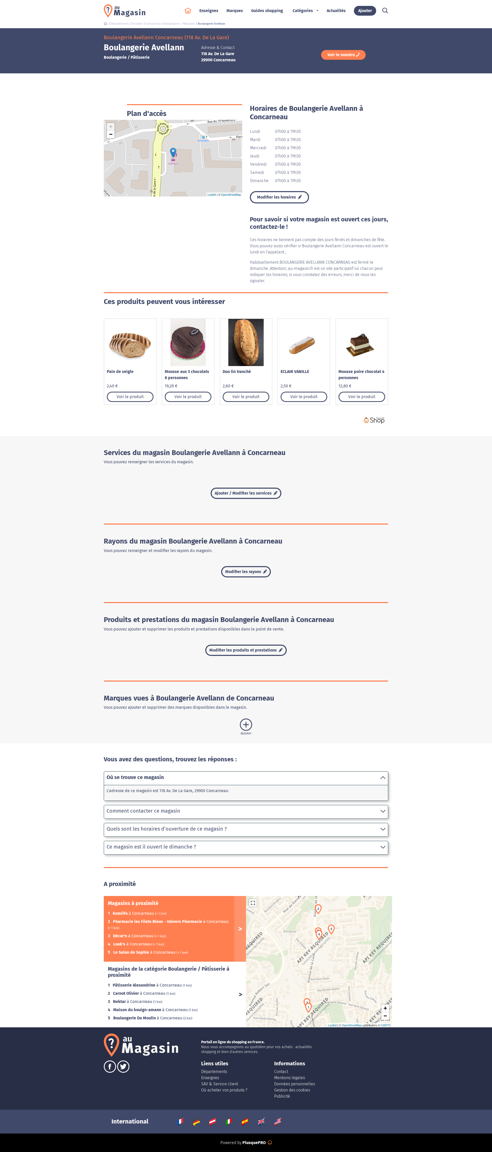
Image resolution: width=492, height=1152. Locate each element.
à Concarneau (134, 913)
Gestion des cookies (292, 1090)
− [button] (110, 134)
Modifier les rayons (243, 571)
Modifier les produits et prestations (243, 650)
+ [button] (110, 126)
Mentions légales (289, 1077)
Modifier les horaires (277, 197)
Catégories (303, 10)
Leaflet (212, 194)
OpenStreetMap (231, 194)
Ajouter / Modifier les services (244, 493)
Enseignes (210, 1077)
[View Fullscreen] (253, 903)
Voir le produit (130, 396)
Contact (281, 1071)
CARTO (386, 1025)
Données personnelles (294, 1083)
